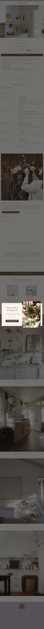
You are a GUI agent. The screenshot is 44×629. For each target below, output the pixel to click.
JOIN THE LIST (12, 321)
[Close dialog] (41, 303)
